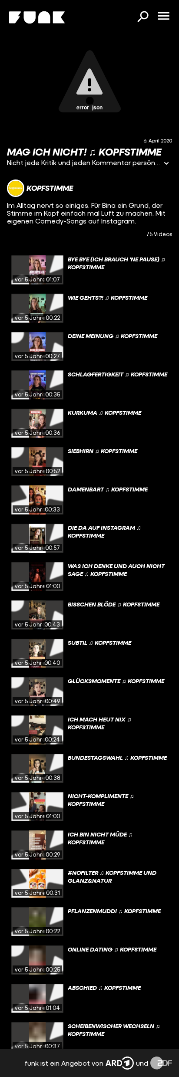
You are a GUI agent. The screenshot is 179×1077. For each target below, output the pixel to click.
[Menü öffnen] (163, 16)
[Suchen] (142, 17)
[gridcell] (89, 270)
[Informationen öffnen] (166, 164)
